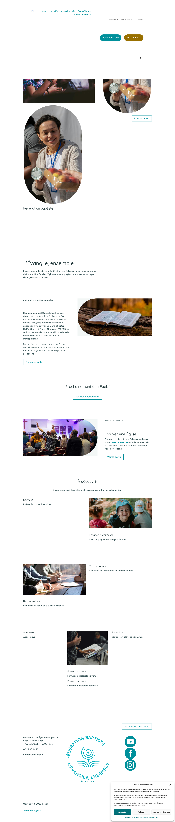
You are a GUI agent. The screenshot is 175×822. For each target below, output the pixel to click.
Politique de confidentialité (149, 818)
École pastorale (134, 38)
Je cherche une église (136, 726)
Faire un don (87, 781)
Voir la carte (114, 456)
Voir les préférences (161, 812)
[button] (170, 784)
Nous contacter (34, 362)
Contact (140, 19)
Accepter (122, 812)
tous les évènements (87, 396)
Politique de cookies (132, 818)
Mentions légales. (32, 810)
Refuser (141, 812)
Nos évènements (127, 19)
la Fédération (141, 118)
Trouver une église (111, 38)
